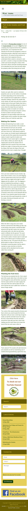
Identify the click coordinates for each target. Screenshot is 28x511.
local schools (7, 46)
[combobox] (12, 406)
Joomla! (4, 506)
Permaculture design (15, 44)
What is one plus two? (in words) (12, 475)
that (20, 46)
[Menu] (3, 8)
